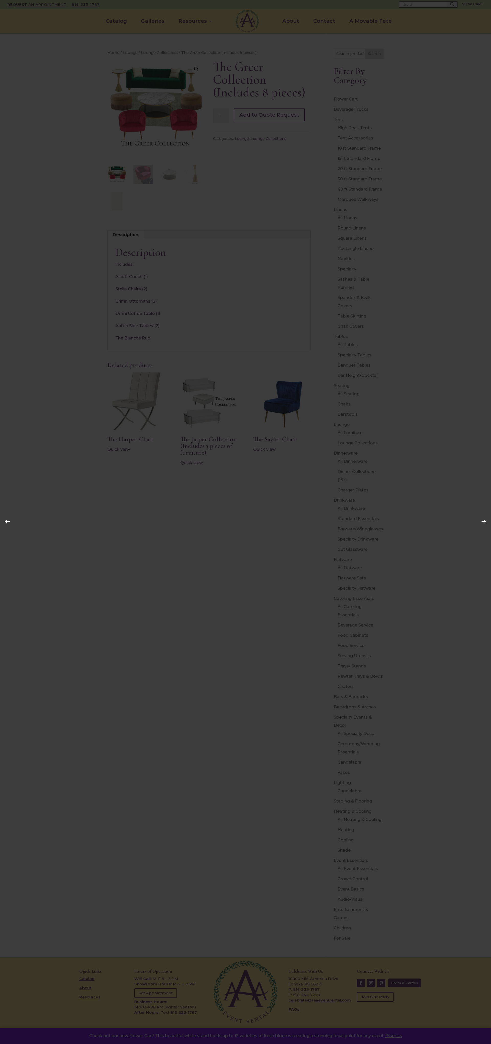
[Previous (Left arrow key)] (6, 520)
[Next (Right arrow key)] (482, 520)
